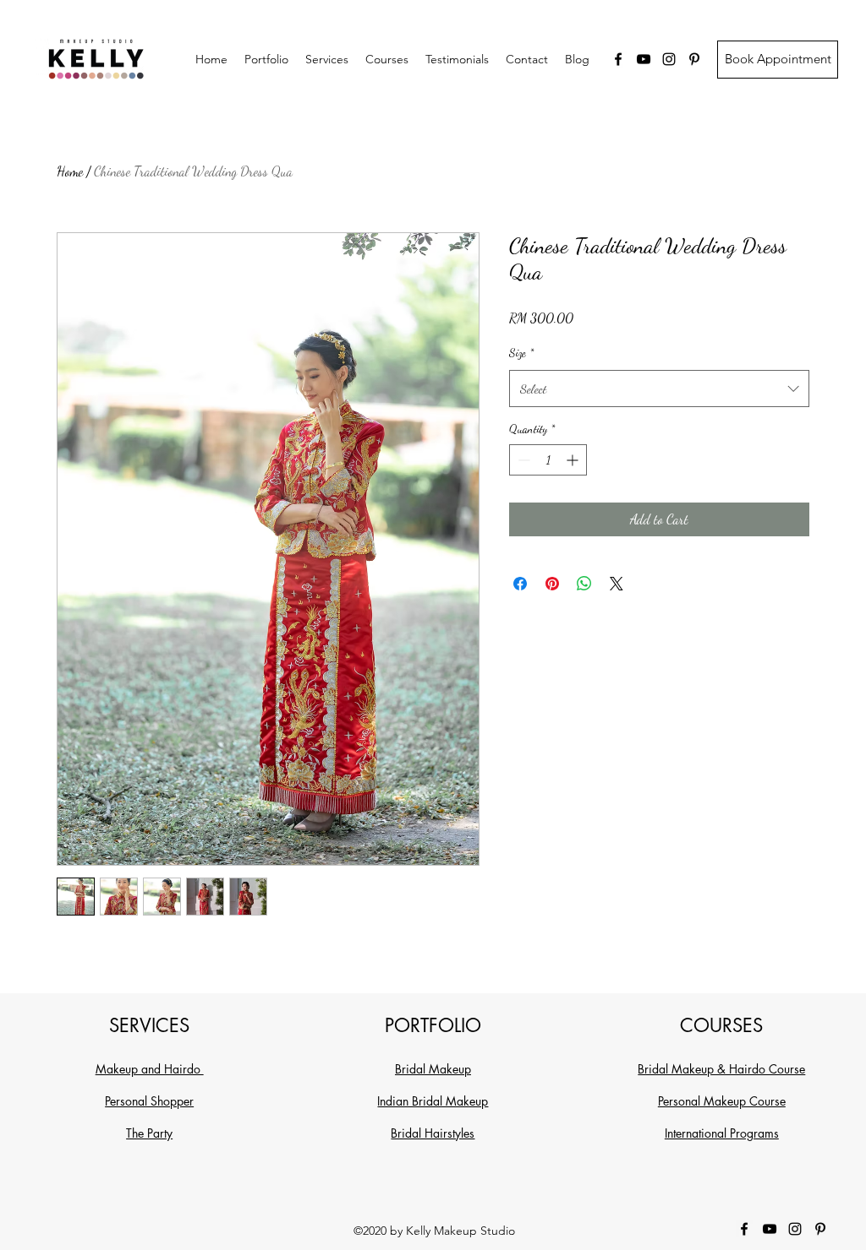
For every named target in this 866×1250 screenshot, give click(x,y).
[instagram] (668, 59)
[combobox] (659, 388)
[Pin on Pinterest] (552, 583)
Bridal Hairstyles (432, 1133)
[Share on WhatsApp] (584, 583)
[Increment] (573, 460)
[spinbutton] (548, 460)
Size (521, 352)
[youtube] (643, 59)
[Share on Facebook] (520, 583)
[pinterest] (694, 59)
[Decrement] (522, 460)
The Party (149, 1133)
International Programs (722, 1133)
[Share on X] (616, 583)
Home (70, 171)
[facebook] (618, 59)
